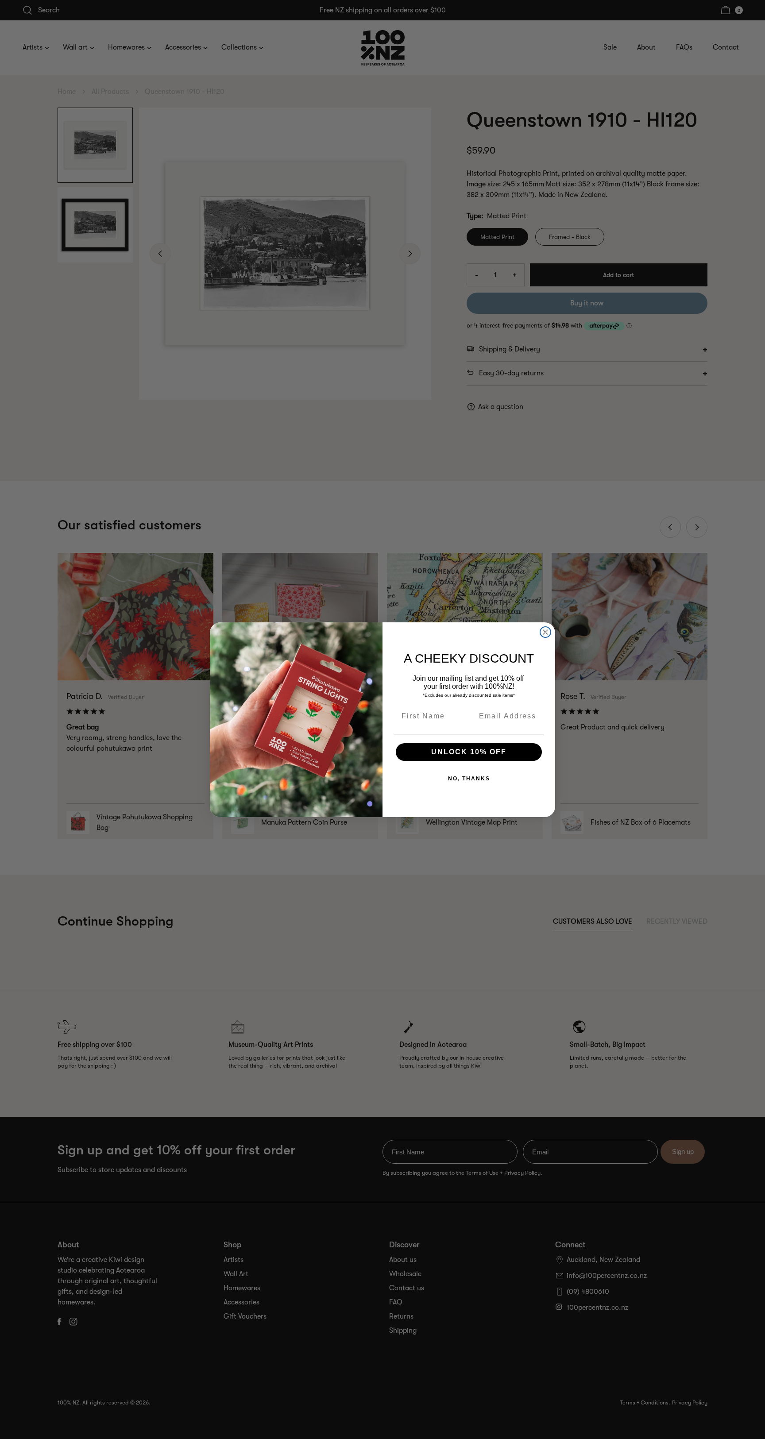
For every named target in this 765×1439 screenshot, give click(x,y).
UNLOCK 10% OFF (468, 752)
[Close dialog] (545, 632)
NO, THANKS (469, 778)
